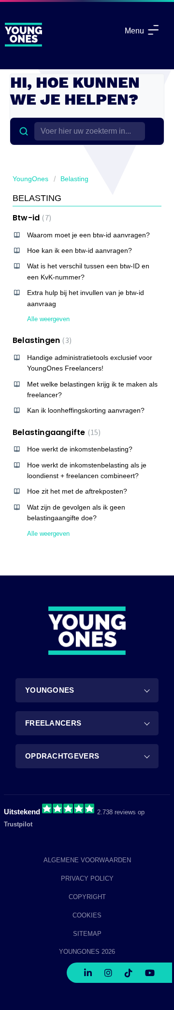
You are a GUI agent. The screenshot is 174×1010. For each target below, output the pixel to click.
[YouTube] (150, 970)
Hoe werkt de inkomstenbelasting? (79, 449)
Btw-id (31, 217)
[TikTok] (128, 970)
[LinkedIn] (88, 970)
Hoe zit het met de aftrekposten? (77, 491)
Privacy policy (87, 878)
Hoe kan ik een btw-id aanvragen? (79, 250)
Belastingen (41, 340)
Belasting (74, 179)
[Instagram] (108, 970)
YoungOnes (30, 179)
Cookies (87, 915)
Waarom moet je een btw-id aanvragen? (88, 235)
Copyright (87, 897)
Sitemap (87, 933)
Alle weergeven (48, 319)
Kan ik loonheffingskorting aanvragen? (86, 410)
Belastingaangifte (55, 432)
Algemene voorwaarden (87, 860)
